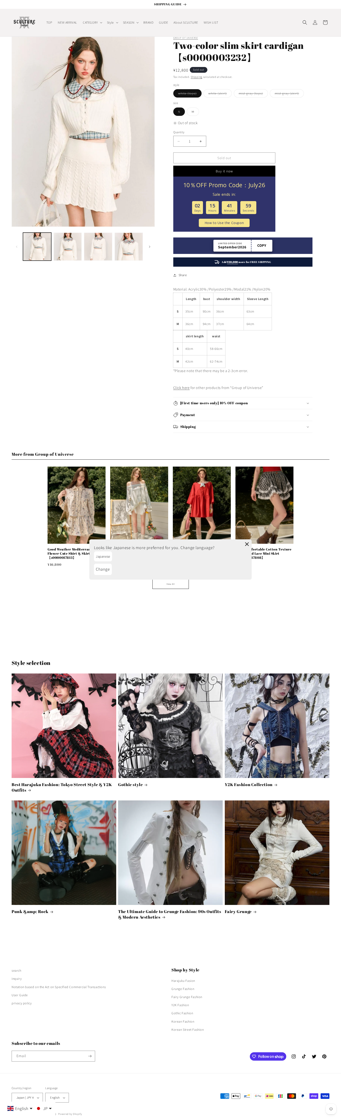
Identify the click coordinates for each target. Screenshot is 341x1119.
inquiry (17, 979)
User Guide (20, 995)
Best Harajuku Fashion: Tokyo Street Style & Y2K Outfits (62, 787)
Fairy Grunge (238, 911)
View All (171, 584)
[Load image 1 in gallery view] (37, 247)
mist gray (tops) (253, 94)
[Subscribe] (90, 1056)
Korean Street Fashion (187, 1029)
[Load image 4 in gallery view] (129, 247)
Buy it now (224, 171)
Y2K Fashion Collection (249, 784)
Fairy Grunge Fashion (186, 997)
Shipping (196, 77)
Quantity (179, 132)
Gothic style (130, 784)
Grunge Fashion (182, 989)
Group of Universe (185, 37)
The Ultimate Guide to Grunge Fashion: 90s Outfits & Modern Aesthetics (169, 914)
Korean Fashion (182, 1021)
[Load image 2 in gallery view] (68, 247)
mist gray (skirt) (289, 94)
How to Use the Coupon (224, 223)
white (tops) (190, 94)
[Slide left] (17, 247)
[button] (92, 22)
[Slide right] (150, 247)
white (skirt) (220, 94)
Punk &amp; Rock (30, 911)
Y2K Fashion (180, 1005)
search (16, 970)
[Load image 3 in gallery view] (98, 247)
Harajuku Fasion (183, 981)
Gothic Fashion (182, 1013)
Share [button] (183, 275)
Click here (181, 387)
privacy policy (22, 1003)
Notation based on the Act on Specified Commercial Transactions (59, 987)
